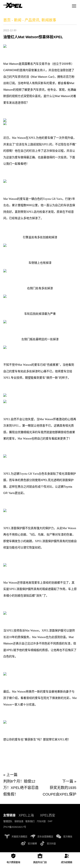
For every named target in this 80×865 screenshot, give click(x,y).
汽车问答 (41, 821)
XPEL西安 (47, 815)
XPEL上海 (26, 815)
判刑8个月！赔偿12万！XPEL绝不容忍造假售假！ (21, 787)
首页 (7, 20)
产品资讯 (32, 20)
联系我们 (29, 821)
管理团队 (7, 821)
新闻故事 (48, 20)
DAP (50, 821)
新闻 (17, 20)
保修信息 (18, 821)
